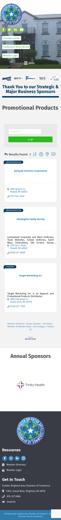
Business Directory (15, 323)
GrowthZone (38, 516)
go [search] (31, 139)
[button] (6, 154)
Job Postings (39, 326)
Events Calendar (33, 323)
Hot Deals (47, 323)
